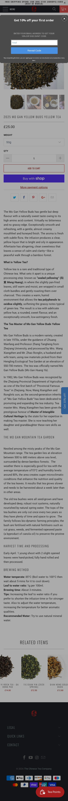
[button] (64, 18)
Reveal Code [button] (34, 50)
